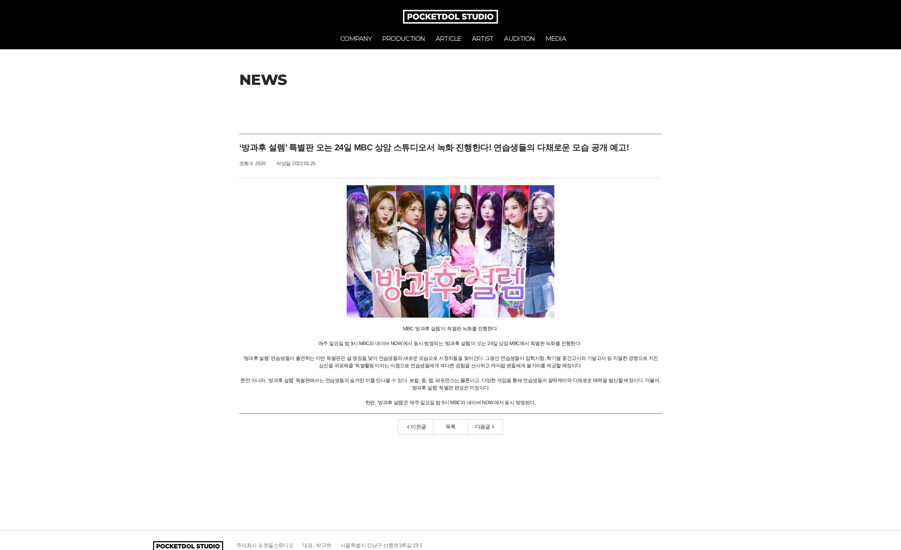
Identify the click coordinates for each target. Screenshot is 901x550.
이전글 (418, 427)
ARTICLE (448, 39)
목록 (451, 427)
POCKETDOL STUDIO (450, 17)
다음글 (482, 427)
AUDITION (519, 39)
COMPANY (356, 39)
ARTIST (483, 39)
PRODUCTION (403, 39)
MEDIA (556, 39)
